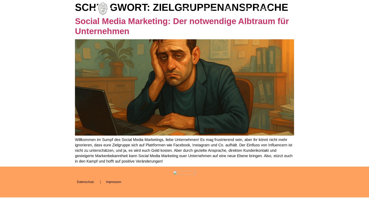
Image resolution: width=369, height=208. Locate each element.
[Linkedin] (277, 182)
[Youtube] (266, 182)
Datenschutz (85, 182)
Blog (227, 8)
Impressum (263, 8)
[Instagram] (255, 182)
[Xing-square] (287, 182)
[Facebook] (245, 182)
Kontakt (243, 8)
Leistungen (208, 8)
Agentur (188, 8)
